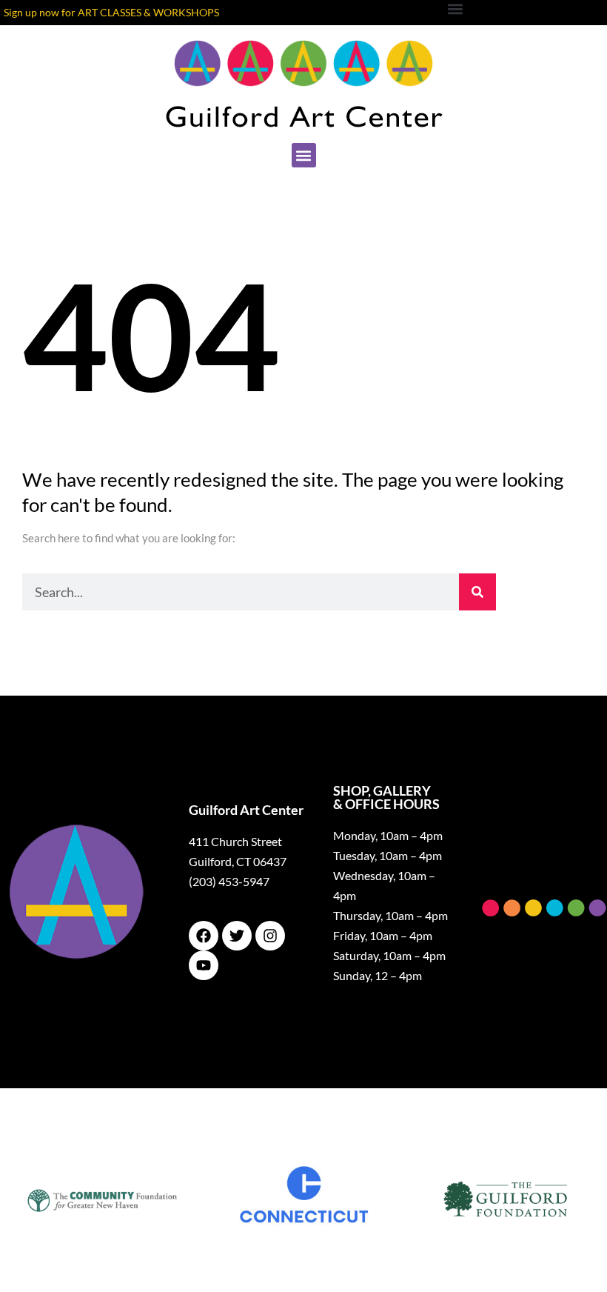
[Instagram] (270, 935)
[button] (304, 155)
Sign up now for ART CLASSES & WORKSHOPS (111, 12)
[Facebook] (203, 935)
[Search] (477, 591)
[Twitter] (237, 935)
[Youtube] (203, 965)
